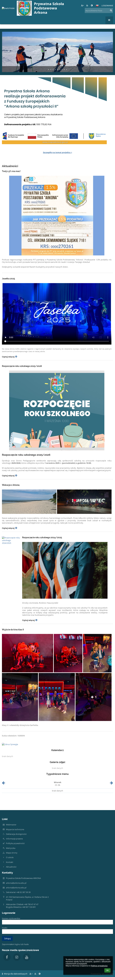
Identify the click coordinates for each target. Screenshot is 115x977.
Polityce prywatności (99, 966)
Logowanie (107, 5)
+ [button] (83, 5)
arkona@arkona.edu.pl (16, 883)
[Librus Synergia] (57, 744)
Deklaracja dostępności (16, 834)
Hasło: (4, 927)
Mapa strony (11, 852)
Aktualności (11, 866)
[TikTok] (17, 957)
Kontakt (9, 862)
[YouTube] (26, 957)
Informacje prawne (14, 838)
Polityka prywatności (15, 843)
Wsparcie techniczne (15, 829)
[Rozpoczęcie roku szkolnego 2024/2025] (11, 540)
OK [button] (107, 970)
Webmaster (11, 824)
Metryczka (10, 848)
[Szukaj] (111, 10)
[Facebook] (7, 957)
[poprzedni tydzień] (3, 783)
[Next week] (111, 783)
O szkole (9, 857)
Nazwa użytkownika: (11, 918)
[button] (91, 5)
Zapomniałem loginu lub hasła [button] (15, 944)
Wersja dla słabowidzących (15, 973)
